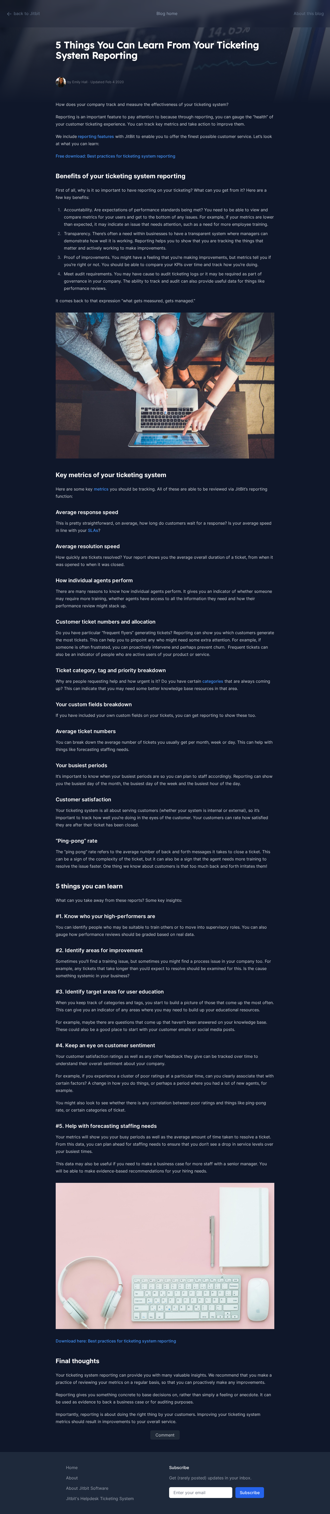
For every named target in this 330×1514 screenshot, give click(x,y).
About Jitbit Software (87, 1488)
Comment (165, 1435)
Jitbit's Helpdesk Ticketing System (100, 1498)
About (72, 1477)
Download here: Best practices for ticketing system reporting (116, 1341)
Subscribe (250, 1492)
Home (72, 1467)
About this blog (309, 13)
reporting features (95, 136)
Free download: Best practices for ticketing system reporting (115, 156)
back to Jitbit (26, 13)
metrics (101, 489)
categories (212, 681)
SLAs (93, 530)
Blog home (166, 13)
